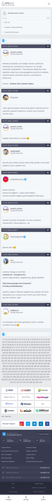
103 (43, 350)
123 (5, 355)
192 (22, 366)
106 (4, 353)
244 (47, 374)
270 (39, 380)
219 (12, 372)
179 (30, 363)
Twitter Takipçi (30, 458)
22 (42, 339)
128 (21, 355)
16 (28, 339)
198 (41, 366)
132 (33, 355)
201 (3, 369)
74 (21, 347)
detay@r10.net (45, 477)
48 (8, 345)
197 (38, 366)
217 (6, 372)
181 (36, 363)
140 (9, 358)
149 (37, 358)
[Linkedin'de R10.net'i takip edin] (41, 424)
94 (19, 350)
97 (26, 350)
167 (43, 361)
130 (27, 355)
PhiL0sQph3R (16, 237)
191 (19, 366)
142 (15, 358)
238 (27, 374)
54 (22, 345)
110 (16, 353)
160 (21, 361)
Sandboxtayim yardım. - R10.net (8, 3)
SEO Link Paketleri (6, 454)
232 (7, 374)
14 (24, 339)
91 (12, 350)
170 (3, 363)
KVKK (13, 487)
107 (7, 353)
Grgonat (14, 97)
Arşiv (13, 483)
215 (49, 369)
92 (14, 350)
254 (34, 377)
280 (30, 382)
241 (37, 374)
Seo (42, 404)
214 (45, 369)
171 (6, 363)
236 (21, 374)
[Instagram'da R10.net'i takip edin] (21, 424)
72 (17, 347)
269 (36, 380)
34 (22, 342)
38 (32, 342)
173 (12, 363)
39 (34, 342)
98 (29, 350)
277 (21, 382)
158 (15, 361)
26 (3, 342)
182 (39, 363)
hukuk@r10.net (44, 472)
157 (12, 361)
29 (10, 342)
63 (44, 345)
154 (2, 361)
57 (29, 345)
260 (6, 380)
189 (13, 366)
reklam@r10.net (44, 467)
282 (37, 382)
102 (39, 350)
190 (16, 366)
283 (40, 382)
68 (8, 347)
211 (36, 369)
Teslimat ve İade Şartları (39, 487)
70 (12, 347)
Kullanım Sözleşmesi (39, 491)
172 (9, 363)
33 (20, 342)
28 (8, 342)
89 (7, 350)
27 (6, 342)
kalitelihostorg (16, 179)
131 (31, 355)
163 (30, 361)
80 (35, 347)
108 (10, 353)
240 (34, 374)
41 (39, 342)
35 (25, 342)
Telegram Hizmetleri (31, 451)
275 (14, 382)
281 (34, 382)
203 (9, 369)
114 (27, 353)
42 (41, 342)
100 (33, 350)
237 (24, 374)
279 (27, 382)
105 (49, 350)
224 (28, 372)
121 (48, 353)
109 (13, 353)
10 (15, 339)
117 (36, 353)
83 (42, 347)
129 (24, 355)
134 (40, 355)
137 (49, 355)
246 (7, 377)
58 (32, 345)
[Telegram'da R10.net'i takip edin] (34, 424)
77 (28, 347)
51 (15, 345)
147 (31, 358)
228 (42, 372)
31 (15, 342)
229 (45, 372)
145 (24, 358)
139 (6, 358)
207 (23, 369)
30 (13, 342)
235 (17, 374)
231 (4, 374)
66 (3, 347)
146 (27, 358)
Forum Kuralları (13, 491)
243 (44, 374)
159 (18, 361)
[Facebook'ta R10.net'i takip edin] (47, 424)
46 (3, 345)
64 (46, 345)
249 (17, 377)
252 (27, 377)
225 (32, 372)
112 (22, 353)
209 (30, 369)
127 (18, 355)
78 (30, 347)
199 (44, 366)
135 (43, 355)
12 (20, 339)
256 (41, 377)
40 (37, 342)
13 (22, 339)
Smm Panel (26, 397)
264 (19, 380)
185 (48, 363)
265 (23, 380)
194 (29, 366)
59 (34, 345)
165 (37, 361)
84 (44, 347)
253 (31, 377)
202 (6, 369)
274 (11, 382)
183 (42, 363)
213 (42, 369)
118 (39, 353)
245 (4, 377)
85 (47, 347)
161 (24, 361)
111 (19, 353)
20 (37, 339)
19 (35, 339)
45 (49, 342)
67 (5, 347)
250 (21, 377)
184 (45, 363)
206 (20, 369)
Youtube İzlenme (31, 454)
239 (31, 374)
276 (17, 382)
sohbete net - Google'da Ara (14, 275)
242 (41, 374)
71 (14, 347)
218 (9, 372)
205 (16, 369)
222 (22, 372)
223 (25, 372)
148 (34, 358)
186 (4, 366)
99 (31, 350)
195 (32, 366)
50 (13, 345)
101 (37, 350)
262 (12, 380)
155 (5, 361)
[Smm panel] (43, 411)
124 (9, 355)
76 (26, 347)
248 (14, 377)
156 (9, 361)
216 (3, 372)
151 (43, 358)
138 (2, 358)
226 (35, 372)
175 (18, 363)
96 (24, 350)
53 (20, 345)
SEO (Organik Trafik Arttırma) (9, 451)
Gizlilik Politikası (39, 483)
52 (18, 345)
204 (13, 369)
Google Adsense (6, 447)
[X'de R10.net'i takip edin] (28, 424)
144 (21, 358)
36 (27, 342)
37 (29, 342)
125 (12, 355)
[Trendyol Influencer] (26, 411)
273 (49, 380)
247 (11, 377)
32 (18, 342)
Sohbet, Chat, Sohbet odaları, (22, 84)
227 (38, 372)
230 (49, 372)
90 (10, 350)
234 (14, 374)
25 (49, 339)
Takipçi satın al (9, 397)
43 (44, 342)
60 (37, 345)
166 (40, 361)
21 (39, 339)
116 (33, 353)
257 (44, 377)
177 (24, 363)
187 (7, 366)
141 (12, 358)
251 (24, 377)
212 (39, 369)
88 (5, 350)
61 (39, 345)
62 (41, 345)
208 (26, 369)
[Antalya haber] (43, 390)
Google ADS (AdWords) (8, 461)
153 (49, 358)
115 (30, 353)
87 (2, 350)
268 (33, 380)
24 (47, 339)
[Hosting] (9, 390)
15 (26, 339)
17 (30, 339)
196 (35, 366)
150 (40, 358)
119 (42, 353)
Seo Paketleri (6, 416)
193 (25, 366)
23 (44, 339)
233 (10, 374)
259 (2, 380)
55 (25, 345)
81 (37, 347)
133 (37, 355)
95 (21, 350)
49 (10, 345)
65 (49, 345)
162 (27, 361)
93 (17, 350)
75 (23, 347)
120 (45, 353)
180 (33, 363)
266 (26, 380)
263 (16, 380)
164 (33, 361)
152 (46, 358)
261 (9, 380)
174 (15, 363)
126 (15, 355)
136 (46, 355)
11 (17, 339)
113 (25, 353)
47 (6, 345)
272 (46, 380)
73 (19, 347)
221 (18, 372)
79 (32, 347)
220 (15, 372)
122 (2, 355)
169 (49, 361)
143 (18, 358)
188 (10, 366)
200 (47, 366)
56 (27, 345)
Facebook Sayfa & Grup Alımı (34, 461)
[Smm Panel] (26, 390)
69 (10, 347)
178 (27, 363)
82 (40, 347)
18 (32, 339)
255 (37, 377)
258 (47, 377)
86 (49, 347)
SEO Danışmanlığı (6, 458)
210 (33, 369)
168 (46, 361)
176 (21, 363)
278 (24, 382)
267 (29, 380)
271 (43, 380)
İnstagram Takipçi (31, 447)
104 (46, 350)
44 (46, 342)
